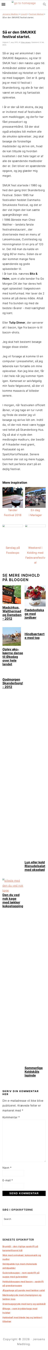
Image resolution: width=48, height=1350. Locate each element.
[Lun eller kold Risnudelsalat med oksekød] (35, 857)
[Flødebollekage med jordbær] (35, 605)
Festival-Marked (36, 14)
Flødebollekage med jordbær (34, 613)
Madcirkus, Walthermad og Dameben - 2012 (12, 613)
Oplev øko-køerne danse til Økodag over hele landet (12, 656)
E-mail (7, 1180)
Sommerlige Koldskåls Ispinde (34, 1071)
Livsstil (24, 14)
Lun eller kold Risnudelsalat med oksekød (35, 866)
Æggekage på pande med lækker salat (23, 1290)
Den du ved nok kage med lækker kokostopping (12, 900)
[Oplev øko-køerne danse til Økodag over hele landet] (11, 644)
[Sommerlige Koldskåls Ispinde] (35, 1063)
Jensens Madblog (10, 14)
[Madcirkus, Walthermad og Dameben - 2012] (11, 603)
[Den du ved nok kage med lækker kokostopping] (13, 890)
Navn (7, 1167)
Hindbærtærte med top (35, 636)
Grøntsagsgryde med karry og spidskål (24, 1304)
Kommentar (11, 1117)
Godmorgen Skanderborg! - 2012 (12, 683)
